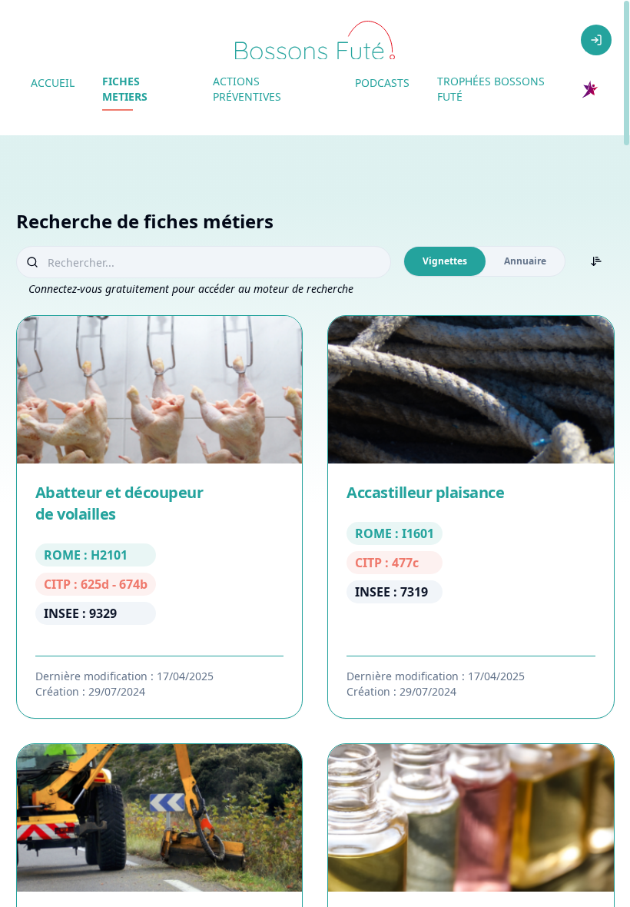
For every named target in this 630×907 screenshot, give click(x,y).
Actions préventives (247, 89)
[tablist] (484, 261)
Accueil (53, 82)
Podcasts (382, 82)
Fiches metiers (125, 89)
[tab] (445, 261)
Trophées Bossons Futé (491, 89)
